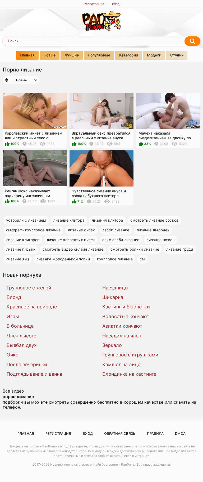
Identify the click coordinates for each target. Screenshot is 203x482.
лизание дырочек (153, 230)
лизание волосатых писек (71, 239)
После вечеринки (27, 364)
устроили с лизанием (26, 220)
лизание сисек (81, 230)
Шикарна (112, 297)
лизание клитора (69, 220)
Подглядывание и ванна (34, 374)
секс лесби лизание (120, 239)
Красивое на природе (32, 306)
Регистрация (94, 4)
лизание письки (20, 249)
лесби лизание (116, 230)
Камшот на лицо (121, 364)
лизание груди (179, 249)
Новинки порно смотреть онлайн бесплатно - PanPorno (93, 464)
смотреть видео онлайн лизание (73, 249)
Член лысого (21, 335)
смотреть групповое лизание (33, 230)
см (142, 259)
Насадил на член (121, 335)
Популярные (99, 55)
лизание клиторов (23, 239)
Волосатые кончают (125, 316)
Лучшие (71, 55)
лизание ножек (160, 239)
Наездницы (115, 287)
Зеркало (112, 345)
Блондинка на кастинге (129, 374)
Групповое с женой (29, 287)
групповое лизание (115, 259)
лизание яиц (17, 259)
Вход (115, 4)
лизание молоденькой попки (63, 259)
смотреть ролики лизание (134, 249)
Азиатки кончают (122, 326)
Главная (27, 55)
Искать (192, 41)
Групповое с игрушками (130, 354)
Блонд (14, 297)
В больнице (20, 326)
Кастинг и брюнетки (126, 306)
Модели (154, 55)
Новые (50, 55)
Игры (13, 316)
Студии (176, 55)
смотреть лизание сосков (154, 220)
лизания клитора (107, 220)
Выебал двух (22, 345)
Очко (13, 354)
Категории (128, 55)
